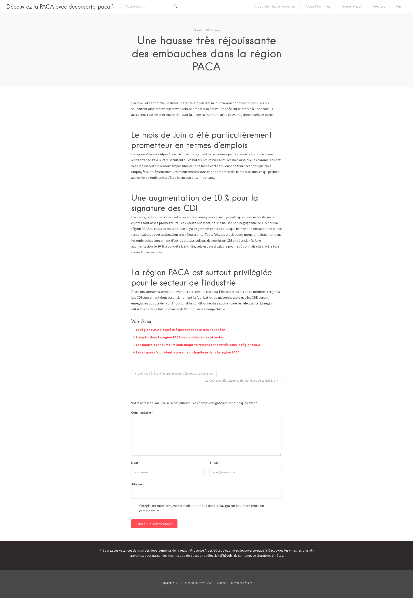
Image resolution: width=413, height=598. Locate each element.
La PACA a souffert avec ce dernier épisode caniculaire (240, 380)
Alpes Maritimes (317, 6)
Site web (137, 484)
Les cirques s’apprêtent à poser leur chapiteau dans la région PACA (187, 352)
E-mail (215, 462)
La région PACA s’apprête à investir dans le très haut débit (181, 329)
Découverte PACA (201, 583)
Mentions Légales (241, 583)
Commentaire (142, 412)
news (217, 30)
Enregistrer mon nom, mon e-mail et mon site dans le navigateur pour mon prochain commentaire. (201, 508)
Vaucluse (378, 6)
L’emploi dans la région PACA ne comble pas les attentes (180, 337)
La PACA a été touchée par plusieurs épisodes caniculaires (175, 373)
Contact (222, 583)
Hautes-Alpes (351, 6)
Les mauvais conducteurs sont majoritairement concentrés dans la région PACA (198, 345)
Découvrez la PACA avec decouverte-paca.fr (60, 6)
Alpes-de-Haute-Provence (274, 6)
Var (398, 6)
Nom (135, 462)
